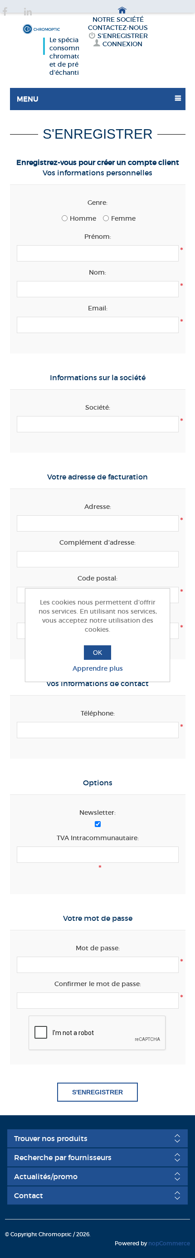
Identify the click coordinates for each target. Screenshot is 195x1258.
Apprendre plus (98, 668)
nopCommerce (169, 1243)
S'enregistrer (123, 36)
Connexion (122, 44)
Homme (83, 218)
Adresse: (97, 507)
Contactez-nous (118, 28)
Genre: (97, 202)
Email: (97, 308)
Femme (123, 218)
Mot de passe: (98, 948)
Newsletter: (97, 812)
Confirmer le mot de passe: (97, 984)
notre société (118, 19)
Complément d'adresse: (97, 542)
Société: (97, 407)
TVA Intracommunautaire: (98, 838)
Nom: (97, 272)
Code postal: (97, 578)
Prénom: (97, 236)
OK (97, 652)
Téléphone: (98, 713)
